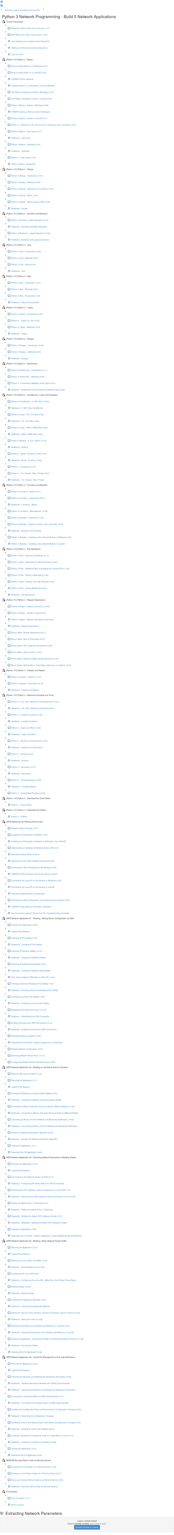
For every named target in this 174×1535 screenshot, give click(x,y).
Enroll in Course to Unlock (87, 1527)
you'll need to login (98, 1523)
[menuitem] (1, 6)
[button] (1, 2)
